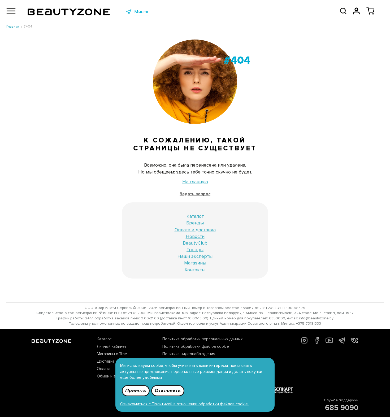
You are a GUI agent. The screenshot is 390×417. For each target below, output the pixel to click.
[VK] (354, 341)
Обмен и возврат (113, 376)
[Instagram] (304, 342)
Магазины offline (112, 353)
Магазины (195, 263)
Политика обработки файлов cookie (195, 346)
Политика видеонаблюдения (188, 353)
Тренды (195, 250)
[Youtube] (329, 343)
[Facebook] (316, 342)
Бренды (195, 223)
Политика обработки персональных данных (202, 339)
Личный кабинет (112, 346)
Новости (195, 236)
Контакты (195, 270)
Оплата (103, 368)
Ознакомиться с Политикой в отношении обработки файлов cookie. (184, 404)
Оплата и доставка (195, 230)
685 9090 (341, 407)
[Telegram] (342, 342)
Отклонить (168, 390)
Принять (135, 390)
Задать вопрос (195, 194)
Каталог (195, 216)
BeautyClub (195, 243)
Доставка (105, 361)
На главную (195, 182)
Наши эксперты (195, 256)
